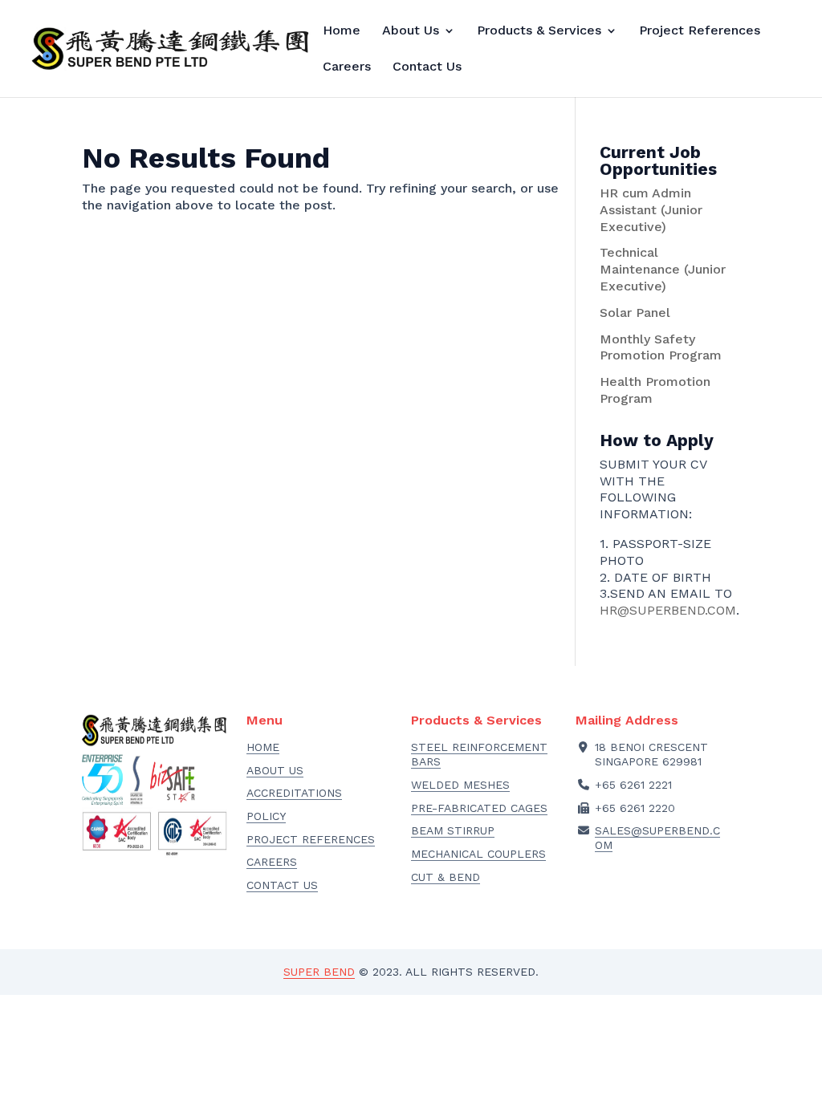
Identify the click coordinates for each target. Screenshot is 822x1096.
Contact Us (427, 67)
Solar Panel (635, 312)
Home (341, 31)
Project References (699, 31)
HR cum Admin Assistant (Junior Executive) (651, 209)
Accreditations (294, 792)
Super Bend (319, 971)
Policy (266, 816)
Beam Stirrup (452, 830)
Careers (347, 67)
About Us (410, 31)
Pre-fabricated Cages (479, 808)
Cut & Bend (445, 877)
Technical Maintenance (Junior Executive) (663, 269)
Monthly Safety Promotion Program (661, 347)
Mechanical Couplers (478, 853)
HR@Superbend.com (668, 610)
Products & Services (539, 31)
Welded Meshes (460, 784)
